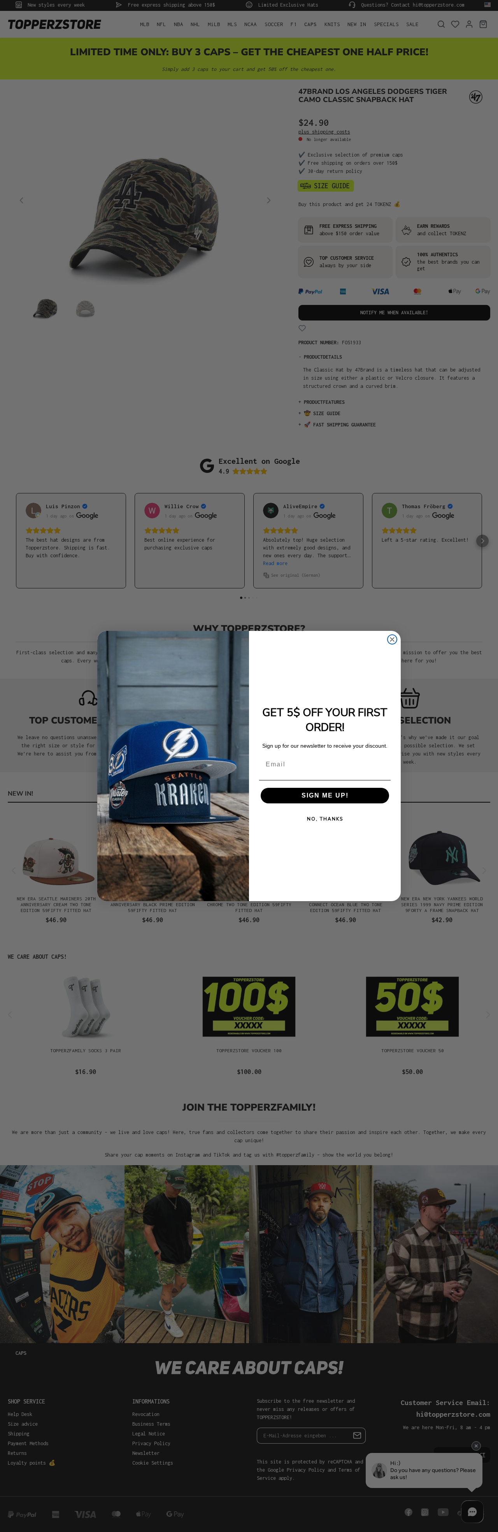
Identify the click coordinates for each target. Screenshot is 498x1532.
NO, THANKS (325, 819)
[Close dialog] (392, 639)
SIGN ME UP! (325, 795)
